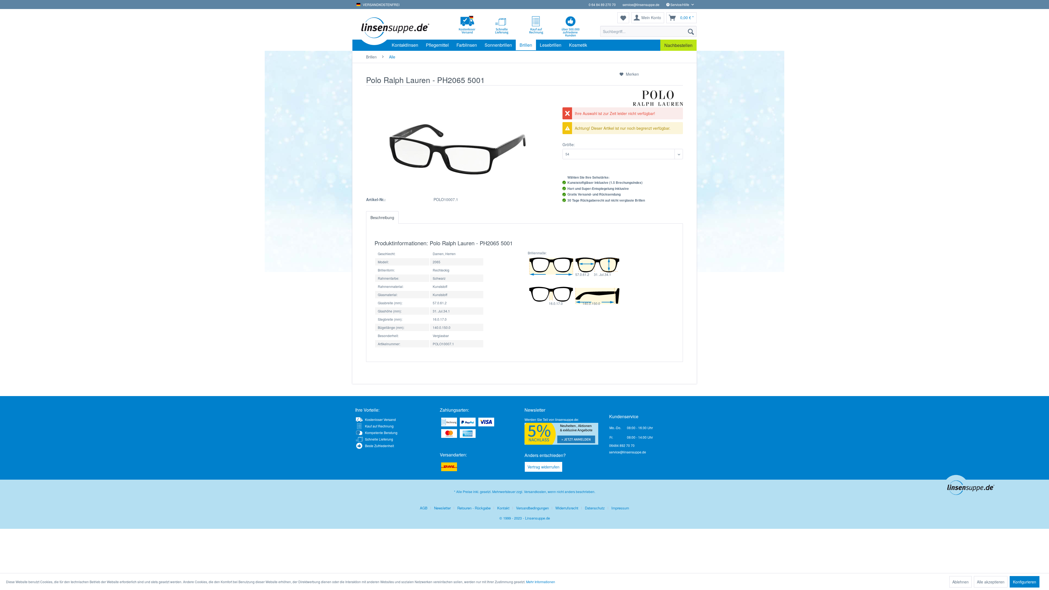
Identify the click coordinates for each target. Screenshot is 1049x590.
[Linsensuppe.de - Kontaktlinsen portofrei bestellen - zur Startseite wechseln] (394, 27)
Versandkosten (535, 491)
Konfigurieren (1024, 582)
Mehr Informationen (540, 581)
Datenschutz (595, 508)
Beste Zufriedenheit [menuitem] (379, 445)
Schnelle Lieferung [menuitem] (379, 439)
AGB (424, 508)
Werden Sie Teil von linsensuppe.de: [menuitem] (551, 419)
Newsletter (442, 508)
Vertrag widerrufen (543, 467)
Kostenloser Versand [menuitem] (380, 419)
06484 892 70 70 (622, 445)
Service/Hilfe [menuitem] (680, 4)
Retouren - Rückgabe (474, 508)
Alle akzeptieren (990, 582)
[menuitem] (648, 31)
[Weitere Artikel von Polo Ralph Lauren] (657, 97)
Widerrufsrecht (566, 508)
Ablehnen (960, 582)
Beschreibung (382, 217)
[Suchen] (691, 31)
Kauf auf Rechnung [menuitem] (379, 426)
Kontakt (503, 508)
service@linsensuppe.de (641, 4)
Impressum (620, 508)
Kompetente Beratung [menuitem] (381, 432)
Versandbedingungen (532, 508)
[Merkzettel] (623, 17)
